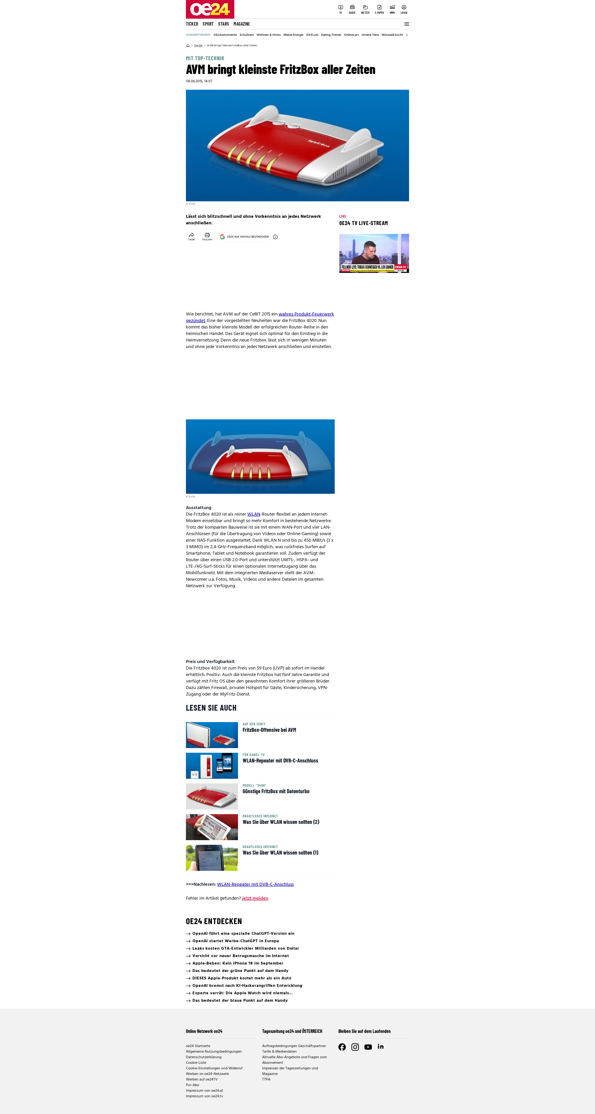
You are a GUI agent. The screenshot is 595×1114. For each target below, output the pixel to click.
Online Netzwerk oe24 (204, 1031)
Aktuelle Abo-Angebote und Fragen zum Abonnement (294, 1060)
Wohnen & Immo (269, 35)
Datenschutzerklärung (203, 1057)
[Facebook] (342, 1047)
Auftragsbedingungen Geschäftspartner (294, 1046)
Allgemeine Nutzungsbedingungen (214, 1052)
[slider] (362, 265)
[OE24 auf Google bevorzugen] (275, 237)
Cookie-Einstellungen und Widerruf (214, 1068)
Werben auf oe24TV (202, 1080)
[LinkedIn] (381, 1047)
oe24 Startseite (198, 1046)
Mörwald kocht (392, 35)
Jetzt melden (255, 898)
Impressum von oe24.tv (204, 1096)
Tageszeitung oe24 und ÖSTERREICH (292, 1031)
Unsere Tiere (370, 35)
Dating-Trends (331, 35)
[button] (346, 265)
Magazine (242, 24)
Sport (208, 24)
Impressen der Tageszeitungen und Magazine (290, 1071)
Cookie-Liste (196, 1063)
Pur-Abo (192, 1085)
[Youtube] (368, 1047)
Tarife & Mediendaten (279, 1052)
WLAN (253, 514)
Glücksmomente (225, 35)
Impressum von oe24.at (204, 1091)
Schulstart (247, 35)
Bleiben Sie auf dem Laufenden (364, 1031)
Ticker (192, 24)
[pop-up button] (394, 265)
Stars (223, 24)
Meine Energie (293, 35)
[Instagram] (355, 1047)
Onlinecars (351, 35)
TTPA (266, 1080)
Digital (198, 45)
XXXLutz (312, 35)
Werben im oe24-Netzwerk (207, 1074)
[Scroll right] (406, 35)
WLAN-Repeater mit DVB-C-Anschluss (255, 884)
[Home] (188, 45)
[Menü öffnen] (406, 24)
